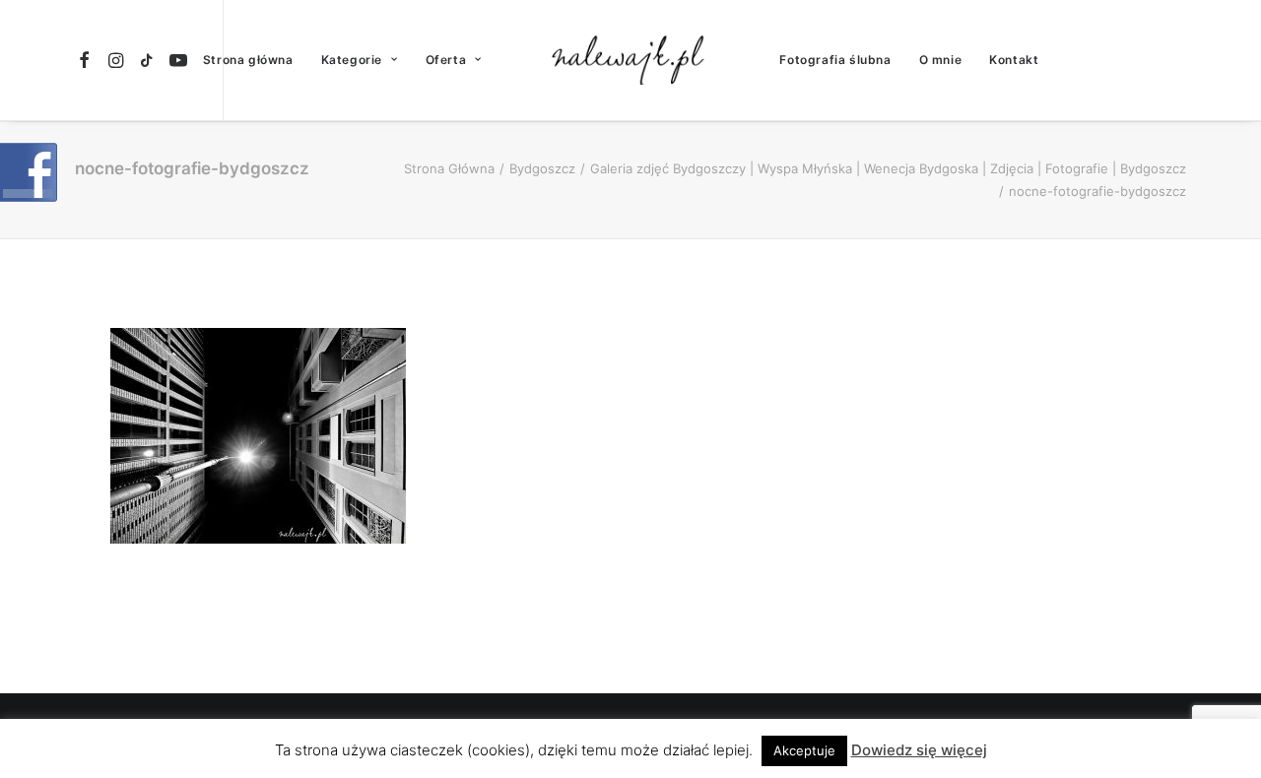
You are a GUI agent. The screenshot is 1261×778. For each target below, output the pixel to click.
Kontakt (1013, 59)
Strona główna (248, 59)
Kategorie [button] (351, 59)
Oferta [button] (446, 59)
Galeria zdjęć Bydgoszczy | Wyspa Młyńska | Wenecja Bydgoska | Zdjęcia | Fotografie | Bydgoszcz (888, 168)
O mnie (940, 59)
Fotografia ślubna (835, 59)
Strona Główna (449, 168)
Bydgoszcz (542, 168)
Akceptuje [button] (804, 750)
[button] (87, 60)
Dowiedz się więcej (919, 750)
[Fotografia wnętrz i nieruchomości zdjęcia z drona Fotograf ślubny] (631, 60)
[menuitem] (87, 60)
